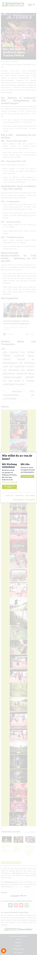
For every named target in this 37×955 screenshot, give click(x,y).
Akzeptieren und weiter (9, 486)
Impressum (9, 495)
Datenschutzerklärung (9, 482)
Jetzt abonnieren (27, 476)
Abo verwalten (30, 495)
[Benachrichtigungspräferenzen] (3, 950)
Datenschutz (19, 495)
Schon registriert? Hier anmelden (24, 500)
